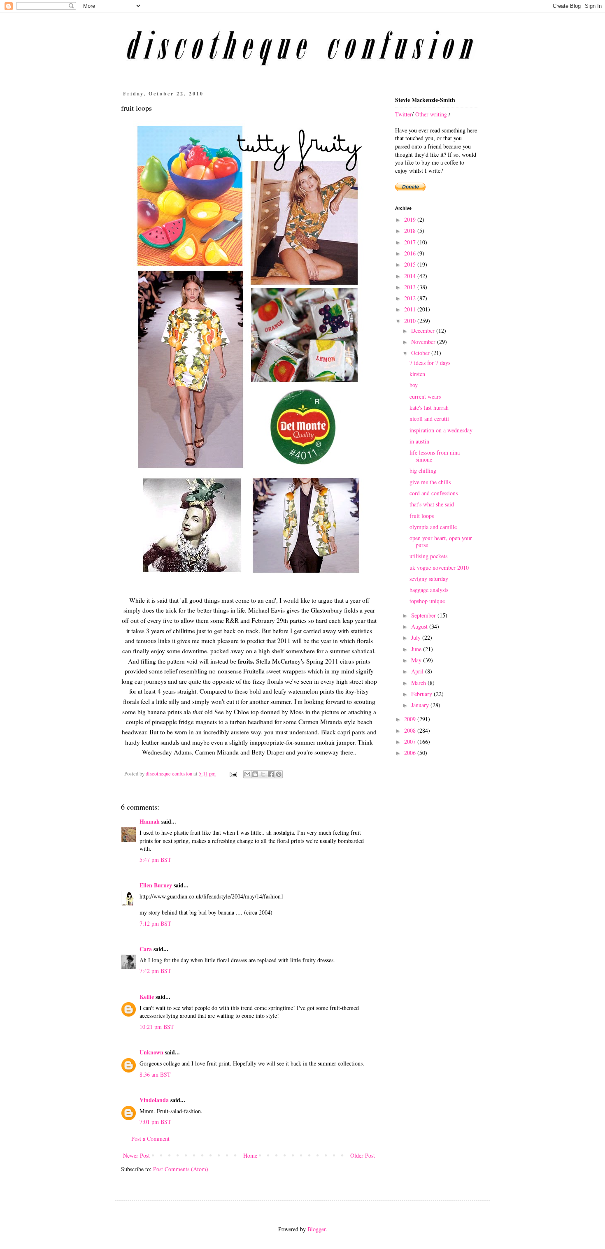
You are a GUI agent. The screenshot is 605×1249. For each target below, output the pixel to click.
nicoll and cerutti (429, 419)
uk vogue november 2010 (439, 567)
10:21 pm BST (157, 1027)
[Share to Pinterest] (279, 774)
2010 (410, 321)
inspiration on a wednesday (441, 430)
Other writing (431, 114)
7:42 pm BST (155, 971)
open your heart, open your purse (441, 541)
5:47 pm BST (155, 860)
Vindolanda (154, 1100)
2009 (410, 719)
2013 (410, 287)
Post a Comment (150, 1138)
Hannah (150, 821)
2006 (410, 753)
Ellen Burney (156, 885)
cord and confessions (434, 493)
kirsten (417, 374)
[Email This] (247, 774)
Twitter (403, 114)
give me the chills (430, 482)
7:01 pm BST (155, 1122)
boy (414, 385)
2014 (410, 276)
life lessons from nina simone (435, 455)
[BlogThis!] (255, 774)
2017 (410, 242)
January (420, 705)
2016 (410, 253)
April (418, 671)
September (424, 615)
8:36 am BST (155, 1074)
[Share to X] (263, 774)
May (417, 660)
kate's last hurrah (429, 407)
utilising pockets (428, 556)
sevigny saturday (429, 579)
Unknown (151, 1052)
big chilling (423, 470)
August (420, 626)
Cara (146, 949)
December (423, 330)
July (416, 637)
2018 (410, 230)
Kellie (147, 996)
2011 (410, 309)
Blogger (316, 1229)
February (422, 694)
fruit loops (422, 516)
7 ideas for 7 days (430, 363)
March (419, 683)
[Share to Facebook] (271, 774)
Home (250, 1155)
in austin (419, 441)
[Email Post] (232, 773)
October (421, 353)
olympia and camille (433, 527)
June (417, 649)
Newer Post (136, 1155)
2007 (410, 741)
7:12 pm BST (155, 923)
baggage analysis (429, 590)
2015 (410, 264)
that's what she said (432, 504)
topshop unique (427, 601)
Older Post (362, 1155)
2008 (410, 730)
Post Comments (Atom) (180, 1169)
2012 (410, 298)
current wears (425, 396)
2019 (410, 219)
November (424, 342)
